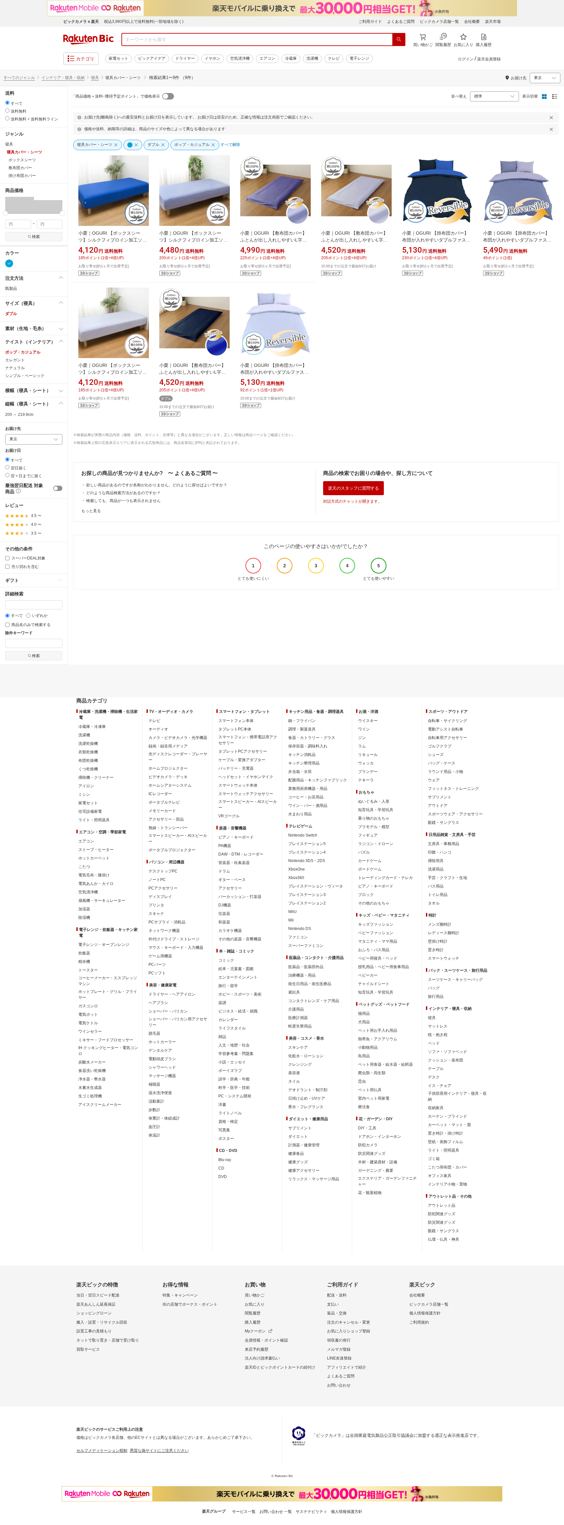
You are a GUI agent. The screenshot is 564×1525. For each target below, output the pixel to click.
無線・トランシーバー (168, 827)
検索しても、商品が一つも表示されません (123, 500)
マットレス (437, 1026)
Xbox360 (296, 877)
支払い (333, 1304)
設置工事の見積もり (94, 1331)
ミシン (84, 794)
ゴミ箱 (434, 1158)
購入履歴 (252, 1322)
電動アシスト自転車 (445, 729)
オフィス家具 (439, 1175)
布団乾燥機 (88, 760)
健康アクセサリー (304, 1170)
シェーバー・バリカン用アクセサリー (178, 1022)
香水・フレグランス (305, 1107)
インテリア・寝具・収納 (63, 77)
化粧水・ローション (305, 1056)
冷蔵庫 (291, 58)
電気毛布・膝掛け (94, 875)
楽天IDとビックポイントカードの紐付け (280, 1367)
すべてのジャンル (19, 77)
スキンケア (298, 1047)
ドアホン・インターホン (379, 1136)
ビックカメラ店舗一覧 (439, 21)
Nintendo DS (299, 928)
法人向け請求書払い (262, 1358)
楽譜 (222, 1002)
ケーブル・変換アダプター (241, 760)
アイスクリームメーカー (99, 1104)
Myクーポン (255, 1331)
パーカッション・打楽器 (239, 896)
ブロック (366, 894)
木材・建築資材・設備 (377, 1162)
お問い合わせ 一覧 (275, 1511)
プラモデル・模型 (373, 827)
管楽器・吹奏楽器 (234, 862)
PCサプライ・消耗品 (167, 922)
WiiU (292, 911)
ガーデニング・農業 (375, 1170)
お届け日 (13, 450)
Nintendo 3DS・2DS (306, 860)
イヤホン (212, 58)
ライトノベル (230, 1113)
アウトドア (437, 805)
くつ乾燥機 (88, 769)
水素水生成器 (90, 1087)
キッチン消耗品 (302, 754)
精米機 (84, 961)
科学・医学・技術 (234, 1087)
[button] (19, 205)
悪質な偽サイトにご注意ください (159, 1450)
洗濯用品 (436, 869)
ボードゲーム (370, 869)
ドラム (224, 871)
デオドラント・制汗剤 (307, 1090)
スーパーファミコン (305, 945)
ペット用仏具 (370, 1090)
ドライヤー (185, 58)
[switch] (57, 488)
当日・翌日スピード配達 (97, 1295)
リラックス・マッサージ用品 (313, 1179)
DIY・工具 (367, 1128)
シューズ (436, 754)
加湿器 (84, 909)
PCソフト (157, 973)
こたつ (84, 866)
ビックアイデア (151, 58)
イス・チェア (439, 1085)
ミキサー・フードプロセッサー (105, 1040)
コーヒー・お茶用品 (305, 797)
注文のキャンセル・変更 (348, 1322)
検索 (36, 236)
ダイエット (298, 1136)
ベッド (434, 1043)
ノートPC (157, 879)
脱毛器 (154, 1033)
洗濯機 (312, 58)
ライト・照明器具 (94, 820)
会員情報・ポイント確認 (266, 1340)
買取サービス (88, 1349)
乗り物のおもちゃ (373, 818)
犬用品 (364, 1022)
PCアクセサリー (163, 888)
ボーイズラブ (230, 1070)
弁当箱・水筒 (300, 771)
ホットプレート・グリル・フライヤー (107, 994)
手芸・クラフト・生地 (447, 877)
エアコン (267, 58)
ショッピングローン (94, 1313)
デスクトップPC (163, 871)
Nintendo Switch (302, 835)
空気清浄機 (240, 58)
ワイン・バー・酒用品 (307, 805)
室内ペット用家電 (373, 1098)
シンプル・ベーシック (24, 375)
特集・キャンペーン (180, 1295)
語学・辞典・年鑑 (234, 1079)
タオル (434, 903)
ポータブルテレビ (164, 802)
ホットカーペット (94, 858)
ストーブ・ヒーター (96, 849)
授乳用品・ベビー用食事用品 (383, 967)
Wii (291, 920)
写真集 (224, 1130)
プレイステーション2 (307, 903)
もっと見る (91, 511)
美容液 (294, 1073)
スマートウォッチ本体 (238, 785)
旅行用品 (436, 996)
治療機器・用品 (302, 975)
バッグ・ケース (441, 763)
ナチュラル (15, 368)
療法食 (364, 1107)
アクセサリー (230, 888)
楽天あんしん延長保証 (96, 1304)
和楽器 (224, 922)
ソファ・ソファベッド (447, 1051)
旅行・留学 (228, 985)
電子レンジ (359, 58)
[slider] (5, 213)
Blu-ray (224, 1159)
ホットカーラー (162, 1042)
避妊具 (294, 992)
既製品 (11, 288)
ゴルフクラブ (439, 746)
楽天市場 (493, 21)
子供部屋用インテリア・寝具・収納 (457, 1096)
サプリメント (300, 1128)
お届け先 (13, 429)
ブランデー (368, 771)
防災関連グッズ (371, 1153)
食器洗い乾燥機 (92, 1070)
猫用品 (364, 1013)
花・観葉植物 (370, 1192)
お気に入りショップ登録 (348, 1331)
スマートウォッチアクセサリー (245, 794)
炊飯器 (84, 953)
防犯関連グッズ (441, 1214)
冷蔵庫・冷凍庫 (92, 726)
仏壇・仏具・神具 (443, 1239)
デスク (434, 1077)
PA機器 (224, 845)
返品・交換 (337, 1313)
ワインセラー (90, 1031)
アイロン (86, 786)
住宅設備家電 (90, 811)
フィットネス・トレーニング (453, 788)
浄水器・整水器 (92, 1079)
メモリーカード (162, 811)
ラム (362, 746)
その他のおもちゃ (373, 903)
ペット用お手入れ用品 (377, 1030)
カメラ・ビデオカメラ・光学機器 (178, 737)
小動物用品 (368, 1047)
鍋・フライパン (302, 720)
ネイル (294, 1081)
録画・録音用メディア (168, 746)
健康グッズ (298, 1162)
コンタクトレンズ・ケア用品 (313, 1000)
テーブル (436, 1068)
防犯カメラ (368, 1145)
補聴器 (154, 1084)
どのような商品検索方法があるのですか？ (123, 493)
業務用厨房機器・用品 (307, 788)
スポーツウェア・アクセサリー (455, 814)
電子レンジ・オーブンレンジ (103, 944)
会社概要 (472, 21)
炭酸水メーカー (92, 1062)
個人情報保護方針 (425, 1313)
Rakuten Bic (88, 39)
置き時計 (436, 950)
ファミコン (298, 937)
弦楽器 (224, 913)
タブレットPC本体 (234, 729)
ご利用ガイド (370, 21)
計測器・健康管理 (304, 1145)
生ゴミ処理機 (90, 1096)
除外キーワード (19, 633)
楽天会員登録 (489, 59)
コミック (226, 960)
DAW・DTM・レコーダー (240, 854)
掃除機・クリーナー (96, 777)
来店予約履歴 (256, 1349)
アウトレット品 (441, 1205)
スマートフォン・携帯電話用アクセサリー (247, 740)
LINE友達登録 (339, 1358)
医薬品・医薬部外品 (305, 967)
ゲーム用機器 (160, 956)
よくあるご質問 (401, 21)
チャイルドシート (373, 984)
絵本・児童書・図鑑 (236, 969)
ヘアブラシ (158, 1002)
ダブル (11, 313)
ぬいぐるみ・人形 (373, 801)
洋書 (222, 1104)
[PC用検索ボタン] (398, 39)
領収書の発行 (339, 1340)
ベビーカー (368, 975)
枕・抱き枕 (437, 1034)
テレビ (334, 58)
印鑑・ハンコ (439, 852)
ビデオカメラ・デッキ (168, 777)
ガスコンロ (88, 1006)
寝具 (95, 77)
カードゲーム (370, 860)
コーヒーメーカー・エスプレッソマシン (107, 981)
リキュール (368, 754)
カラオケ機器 (230, 930)
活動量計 (156, 1101)
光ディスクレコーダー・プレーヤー (178, 757)
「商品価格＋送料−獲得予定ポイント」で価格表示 (115, 96)
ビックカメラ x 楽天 (81, 21)
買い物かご (254, 1295)
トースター (88, 970)
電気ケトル (88, 1023)
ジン (362, 737)
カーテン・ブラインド (447, 1116)
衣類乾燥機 (88, 752)
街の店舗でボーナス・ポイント (190, 1304)
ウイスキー (368, 720)
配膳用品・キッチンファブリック (317, 780)
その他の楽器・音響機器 (239, 939)
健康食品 (296, 1153)
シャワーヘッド (162, 1067)
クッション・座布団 (445, 1060)
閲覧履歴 (252, 1313)
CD (221, 1168)
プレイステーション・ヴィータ (315, 886)
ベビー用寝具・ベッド (377, 958)
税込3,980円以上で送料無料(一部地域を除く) (143, 21)
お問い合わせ (339, 1385)
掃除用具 (436, 860)
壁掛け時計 (437, 941)
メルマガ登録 (339, 1349)
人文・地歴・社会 (234, 1045)
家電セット (118, 58)
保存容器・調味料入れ (307, 746)
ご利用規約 (419, 1322)
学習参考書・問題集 (236, 1053)
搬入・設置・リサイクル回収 (101, 1322)
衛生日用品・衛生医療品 (309, 984)
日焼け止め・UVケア (306, 1098)
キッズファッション (375, 924)
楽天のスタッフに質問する (353, 488)
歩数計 (154, 1110)
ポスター (226, 1138)
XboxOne (296, 869)
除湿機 (84, 917)
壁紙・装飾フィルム (445, 1142)
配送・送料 (337, 1295)
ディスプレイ (160, 896)
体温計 (154, 1135)
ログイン (466, 59)
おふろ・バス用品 (373, 950)
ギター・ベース (232, 879)
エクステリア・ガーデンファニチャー (387, 1181)
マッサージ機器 (162, 1076)
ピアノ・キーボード (236, 837)
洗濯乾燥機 (88, 743)
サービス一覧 (244, 1511)
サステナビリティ (311, 1511)
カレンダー (228, 1019)
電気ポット (88, 1014)
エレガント (15, 360)
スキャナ (156, 913)
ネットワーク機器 (164, 930)
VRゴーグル (229, 816)
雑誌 (222, 1036)
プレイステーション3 (307, 894)
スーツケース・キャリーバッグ (455, 979)
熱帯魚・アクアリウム (377, 1039)
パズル (364, 852)
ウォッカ (366, 763)
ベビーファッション (375, 933)
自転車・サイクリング (447, 720)
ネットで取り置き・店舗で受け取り (107, 1340)
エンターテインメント (238, 977)
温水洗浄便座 (160, 1093)
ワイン (364, 729)
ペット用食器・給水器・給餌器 (385, 1064)
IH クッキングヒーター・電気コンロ (108, 1050)
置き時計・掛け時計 (445, 1133)
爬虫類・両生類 (371, 1073)
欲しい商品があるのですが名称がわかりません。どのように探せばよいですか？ (156, 485)
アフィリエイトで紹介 (346, 1367)
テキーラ (366, 780)
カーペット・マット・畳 (449, 1125)
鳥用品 (364, 1056)
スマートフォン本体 (236, 720)
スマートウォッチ (443, 958)
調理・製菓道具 (302, 729)
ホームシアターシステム (170, 785)
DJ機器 (224, 905)
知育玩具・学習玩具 (375, 810)
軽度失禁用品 (300, 1026)
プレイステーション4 (307, 852)
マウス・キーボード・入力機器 (176, 947)
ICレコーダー (160, 794)
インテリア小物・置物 (447, 1184)
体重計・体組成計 (164, 1118)
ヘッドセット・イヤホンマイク (245, 777)
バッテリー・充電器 (236, 768)
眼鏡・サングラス (443, 822)
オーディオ (158, 729)
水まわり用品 (300, 814)
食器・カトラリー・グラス (311, 737)
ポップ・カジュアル (22, 352)
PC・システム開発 (234, 1096)
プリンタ (156, 905)
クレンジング (300, 1064)
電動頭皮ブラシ (162, 1059)
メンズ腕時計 (439, 924)
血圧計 (154, 1126)
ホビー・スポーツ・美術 (239, 994)
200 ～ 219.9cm (19, 414)
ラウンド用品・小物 (445, 771)
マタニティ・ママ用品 (377, 941)
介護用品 (296, 1009)
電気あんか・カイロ (96, 883)
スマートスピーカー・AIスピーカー (178, 838)
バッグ (434, 988)
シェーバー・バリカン (168, 1011)
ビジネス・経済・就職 (238, 1011)
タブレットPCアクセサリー (242, 751)
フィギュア (368, 835)
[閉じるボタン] (552, 117)
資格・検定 (228, 1121)
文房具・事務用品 (443, 843)
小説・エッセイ (232, 1062)
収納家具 (436, 1108)
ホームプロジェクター (168, 768)
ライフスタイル (232, 1028)
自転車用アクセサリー (447, 737)
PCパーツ (157, 964)
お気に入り (254, 1304)
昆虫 (362, 1081)
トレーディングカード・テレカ (385, 877)
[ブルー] (9, 263)
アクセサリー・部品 (166, 819)
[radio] (7, 103)
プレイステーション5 (307, 843)
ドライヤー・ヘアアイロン (172, 994)
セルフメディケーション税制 (101, 1450)
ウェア (434, 780)
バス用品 (436, 886)
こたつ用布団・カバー (447, 1167)
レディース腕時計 (443, 933)
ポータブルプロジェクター (172, 850)
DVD (222, 1176)
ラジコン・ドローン (375, 843)
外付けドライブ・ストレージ (174, 939)
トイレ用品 (437, 894)
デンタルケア (160, 1050)
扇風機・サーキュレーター (101, 900)
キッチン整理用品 (304, 763)
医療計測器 (298, 1017)
